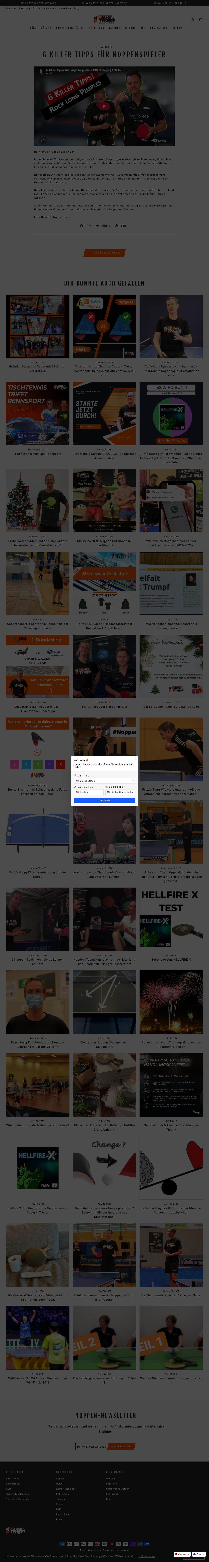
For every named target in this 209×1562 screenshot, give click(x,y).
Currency (117, 787)
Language (86, 787)
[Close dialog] (136, 758)
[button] (182, 1554)
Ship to (84, 775)
